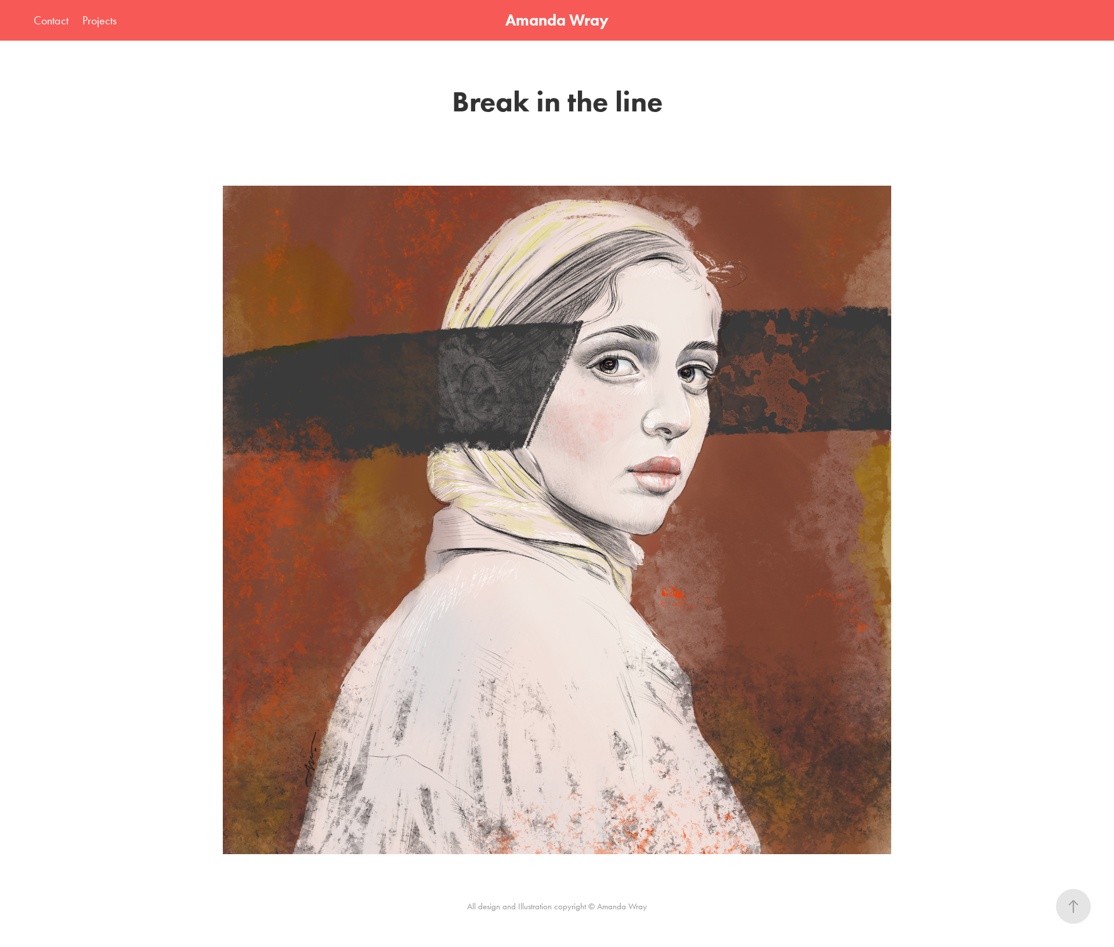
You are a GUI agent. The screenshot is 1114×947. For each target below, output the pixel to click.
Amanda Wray (557, 20)
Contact (51, 20)
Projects (99, 20)
